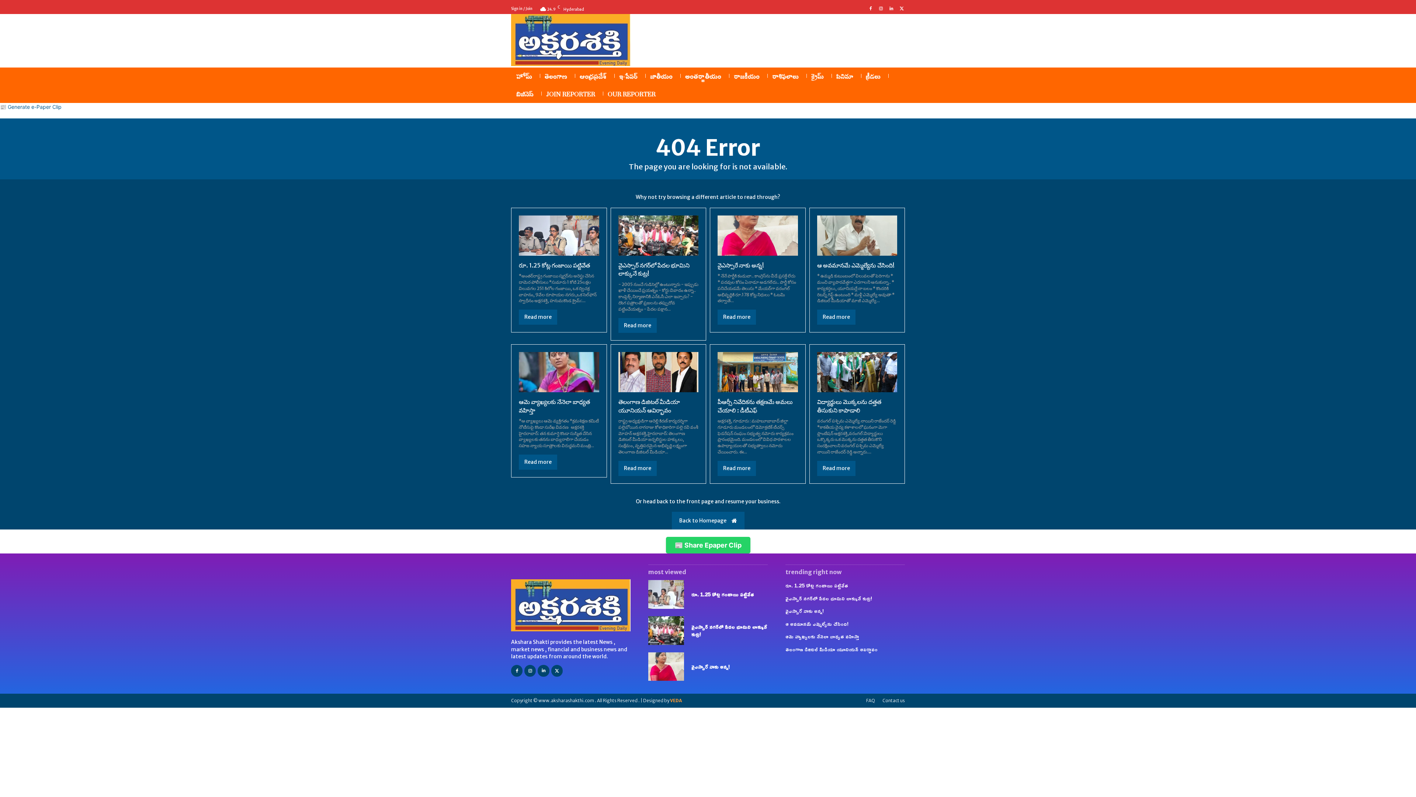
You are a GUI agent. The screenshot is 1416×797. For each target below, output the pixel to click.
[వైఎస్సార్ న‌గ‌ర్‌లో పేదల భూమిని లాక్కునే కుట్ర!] (658, 235)
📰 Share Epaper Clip (708, 545)
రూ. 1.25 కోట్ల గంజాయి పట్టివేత (554, 265)
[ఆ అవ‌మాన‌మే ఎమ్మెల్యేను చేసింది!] (857, 235)
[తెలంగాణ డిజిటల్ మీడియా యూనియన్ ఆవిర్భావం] (658, 372)
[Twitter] (901, 9)
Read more (538, 317)
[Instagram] (881, 9)
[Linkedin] (891, 9)
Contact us (893, 700)
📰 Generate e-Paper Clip (31, 107)
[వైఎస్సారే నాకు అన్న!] (758, 235)
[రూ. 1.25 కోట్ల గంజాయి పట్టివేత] (559, 235)
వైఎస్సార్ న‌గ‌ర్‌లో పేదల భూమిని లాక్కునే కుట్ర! (729, 630)
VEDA (676, 700)
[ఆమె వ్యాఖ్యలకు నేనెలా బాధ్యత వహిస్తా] (559, 372)
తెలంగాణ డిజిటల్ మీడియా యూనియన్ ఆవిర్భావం (831, 649)
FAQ (870, 700)
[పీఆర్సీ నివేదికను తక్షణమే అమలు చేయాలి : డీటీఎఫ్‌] (758, 372)
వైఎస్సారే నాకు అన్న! (741, 265)
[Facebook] (870, 9)
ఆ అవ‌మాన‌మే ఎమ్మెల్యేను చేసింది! (856, 265)
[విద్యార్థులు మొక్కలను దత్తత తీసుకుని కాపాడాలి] (857, 372)
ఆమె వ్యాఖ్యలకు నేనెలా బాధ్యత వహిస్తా (822, 636)
